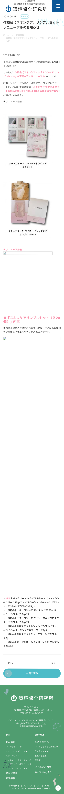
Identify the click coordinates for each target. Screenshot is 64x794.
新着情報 (10, 778)
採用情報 (39, 734)
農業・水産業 (40, 755)
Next (53, 662)
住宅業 (38, 760)
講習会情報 (12, 773)
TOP (8, 734)
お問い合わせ (14, 786)
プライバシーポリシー (35, 723)
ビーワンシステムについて (46, 747)
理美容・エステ (41, 751)
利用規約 (24, 726)
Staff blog (41, 772)
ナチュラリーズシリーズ (16, 751)
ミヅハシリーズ (13, 755)
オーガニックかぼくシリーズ (18, 764)
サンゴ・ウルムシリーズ (16, 768)
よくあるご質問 (43, 767)
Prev (10, 662)
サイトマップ (50, 786)
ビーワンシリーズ (13, 747)
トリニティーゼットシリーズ (18, 760)
